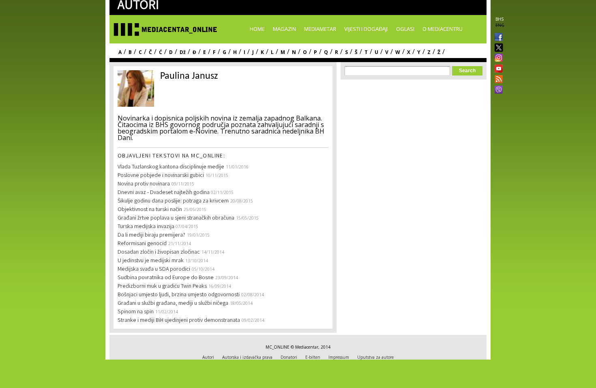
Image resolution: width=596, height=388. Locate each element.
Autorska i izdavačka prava (247, 357)
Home (257, 28)
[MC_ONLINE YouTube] (497, 69)
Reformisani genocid (142, 244)
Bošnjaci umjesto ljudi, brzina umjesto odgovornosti (179, 295)
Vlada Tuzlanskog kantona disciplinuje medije (171, 167)
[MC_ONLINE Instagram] (497, 58)
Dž (183, 52)
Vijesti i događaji (366, 28)
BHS (499, 19)
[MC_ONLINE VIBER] (497, 90)
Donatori (289, 357)
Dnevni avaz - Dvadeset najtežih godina (164, 193)
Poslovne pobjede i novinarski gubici (161, 176)
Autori (208, 357)
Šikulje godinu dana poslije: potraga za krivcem (173, 201)
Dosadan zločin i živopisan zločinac (159, 252)
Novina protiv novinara (144, 184)
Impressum (338, 357)
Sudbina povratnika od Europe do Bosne (166, 278)
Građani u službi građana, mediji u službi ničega (173, 304)
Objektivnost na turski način (150, 210)
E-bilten (312, 357)
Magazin (284, 28)
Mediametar (320, 28)
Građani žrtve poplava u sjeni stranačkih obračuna (176, 218)
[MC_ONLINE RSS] (497, 80)
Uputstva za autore (375, 357)
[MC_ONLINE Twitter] (497, 48)
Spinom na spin (136, 312)
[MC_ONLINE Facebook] (497, 37)
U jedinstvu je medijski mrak (151, 261)
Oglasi (405, 28)
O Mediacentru (442, 28)
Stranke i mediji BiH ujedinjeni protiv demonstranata (179, 321)
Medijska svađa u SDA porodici (154, 269)
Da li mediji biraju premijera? (151, 235)
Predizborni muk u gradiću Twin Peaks (162, 286)
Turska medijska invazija (147, 227)
